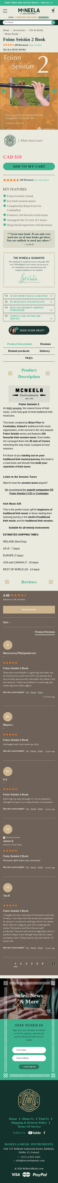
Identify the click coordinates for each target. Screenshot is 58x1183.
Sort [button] (6, 622)
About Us (28, 1118)
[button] (15, 964)
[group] (29, 595)
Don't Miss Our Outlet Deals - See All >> (29, 3)
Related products (19, 351)
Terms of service (29, 1126)
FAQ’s (29, 358)
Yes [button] (27, 692)
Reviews (45, 344)
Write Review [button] (29, 609)
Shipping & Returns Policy (29, 1122)
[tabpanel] (29, 91)
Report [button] (33, 692)
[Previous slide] (4, 91)
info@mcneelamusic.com (30, 1160)
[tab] (45, 632)
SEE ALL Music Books (13, 50)
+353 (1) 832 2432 (30, 1157)
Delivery (45, 351)
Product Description (19, 344)
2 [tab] (6, 128)
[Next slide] (54, 91)
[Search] (53, 22)
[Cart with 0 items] (53, 11)
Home (13, 1118)
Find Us (44, 1118)
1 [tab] (3, 128)
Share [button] (40, 692)
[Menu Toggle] (5, 11)
